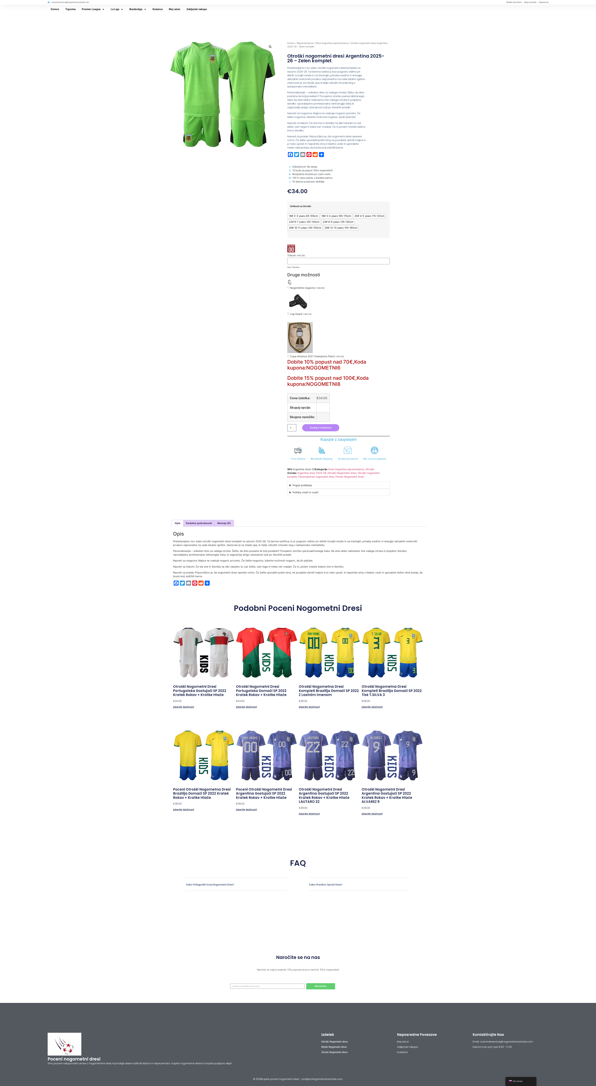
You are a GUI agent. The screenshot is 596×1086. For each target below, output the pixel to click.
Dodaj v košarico (321, 427)
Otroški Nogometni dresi (341, 473)
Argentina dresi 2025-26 (311, 473)
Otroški (370, 469)
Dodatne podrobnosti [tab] (199, 523)
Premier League (91, 9)
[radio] (303, 216)
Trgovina (70, 9)
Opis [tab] (177, 523)
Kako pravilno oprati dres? (325, 884)
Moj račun (174, 9)
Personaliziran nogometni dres (316, 476)
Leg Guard (301, 314)
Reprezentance (305, 43)
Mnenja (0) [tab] (224, 523)
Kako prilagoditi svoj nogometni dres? (210, 884)
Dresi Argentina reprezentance (332, 43)
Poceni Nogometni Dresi (349, 476)
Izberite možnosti (183, 706)
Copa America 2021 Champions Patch (317, 356)
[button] (270, 47)
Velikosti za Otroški (300, 206)
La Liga (115, 9)
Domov (55, 9)
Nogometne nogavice (307, 288)
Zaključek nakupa (196, 9)
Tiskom (296, 255)
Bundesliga (135, 9)
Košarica (158, 9)
